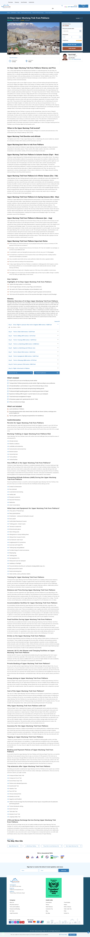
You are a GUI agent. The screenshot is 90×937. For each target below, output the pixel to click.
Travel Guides (67, 902)
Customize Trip (49, 909)
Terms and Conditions (15, 906)
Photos (47, 904)
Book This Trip (72, 44)
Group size (65, 34)
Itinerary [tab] (17, 2)
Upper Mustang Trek (13, 846)
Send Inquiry (72, 48)
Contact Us (54, 5)
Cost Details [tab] (24, 2)
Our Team (12, 911)
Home (8, 12)
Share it (78, 18)
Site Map (48, 913)
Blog (47, 911)
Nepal (19, 12)
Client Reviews (49, 906)
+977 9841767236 (72, 6)
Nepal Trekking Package (26, 12)
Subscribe (63, 870)
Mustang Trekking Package (38, 12)
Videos (65, 904)
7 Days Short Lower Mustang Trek (51, 846)
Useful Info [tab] (31, 2)
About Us (12, 902)
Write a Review (67, 906)
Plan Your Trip (83, 5)
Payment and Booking (15, 909)
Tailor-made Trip (67, 909)
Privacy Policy (64, 934)
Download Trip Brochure (41, 372)
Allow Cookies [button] (72, 934)
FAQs (65, 911)
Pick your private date (68, 28)
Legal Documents (14, 913)
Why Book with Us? (14, 904)
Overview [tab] (10, 2)
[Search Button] (61, 6)
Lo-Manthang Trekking (30, 846)
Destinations (13, 12)
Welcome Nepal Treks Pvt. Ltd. (42, 931)
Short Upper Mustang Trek (72, 846)
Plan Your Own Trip (13, 372)
